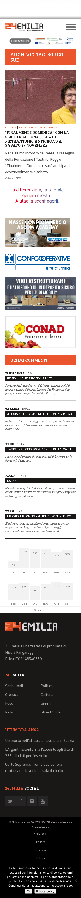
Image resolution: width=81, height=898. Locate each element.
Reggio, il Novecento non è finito (29, 378)
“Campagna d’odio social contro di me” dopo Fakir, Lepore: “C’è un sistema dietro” (41, 449)
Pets (9, 712)
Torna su (38, 610)
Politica (47, 686)
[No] (75, 880)
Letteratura (27, 127)
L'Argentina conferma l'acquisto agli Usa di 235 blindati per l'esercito (39, 752)
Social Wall (14, 686)
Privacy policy (45, 891)
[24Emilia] (31, 27)
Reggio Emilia (48, 127)
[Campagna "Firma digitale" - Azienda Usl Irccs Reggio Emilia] (40, 44)
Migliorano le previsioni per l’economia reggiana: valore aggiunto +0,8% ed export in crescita (41, 414)
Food (9, 703)
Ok (28, 891)
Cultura (10, 127)
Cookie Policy (40, 827)
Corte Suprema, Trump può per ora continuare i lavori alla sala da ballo (34, 767)
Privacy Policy (61, 822)
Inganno (12, 481)
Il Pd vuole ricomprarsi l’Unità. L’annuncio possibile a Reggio (41, 516)
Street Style (51, 712)
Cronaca (11, 694)
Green (46, 703)
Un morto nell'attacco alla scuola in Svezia (39, 740)
